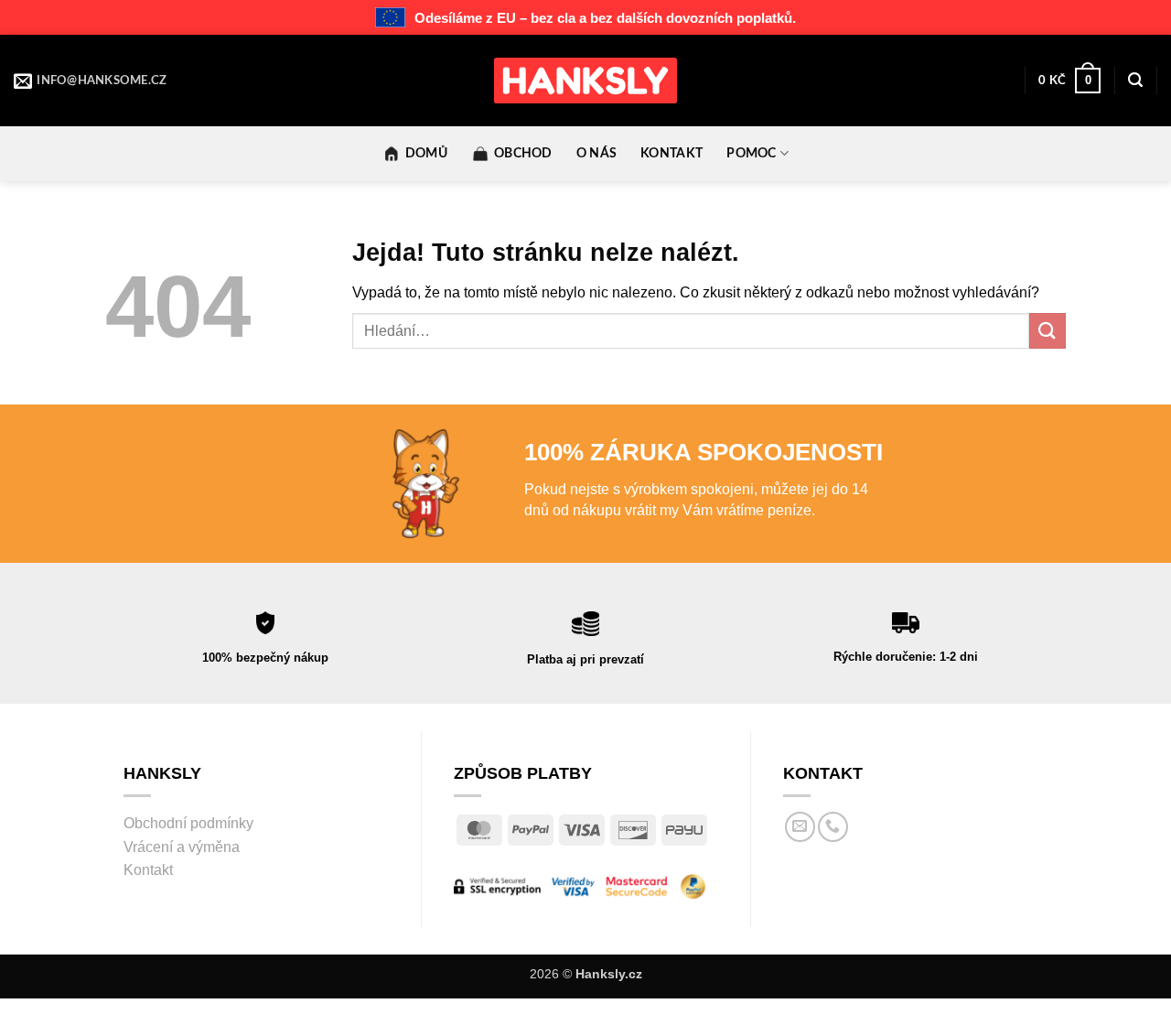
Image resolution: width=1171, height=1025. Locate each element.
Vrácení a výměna (182, 847)
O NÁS (596, 153)
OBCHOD (523, 153)
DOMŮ (426, 153)
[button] (1069, 80)
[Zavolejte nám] (833, 827)
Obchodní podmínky (188, 823)
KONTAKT (671, 153)
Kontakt (148, 870)
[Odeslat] (1047, 331)
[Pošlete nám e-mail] (800, 827)
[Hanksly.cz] (585, 81)
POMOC (751, 153)
